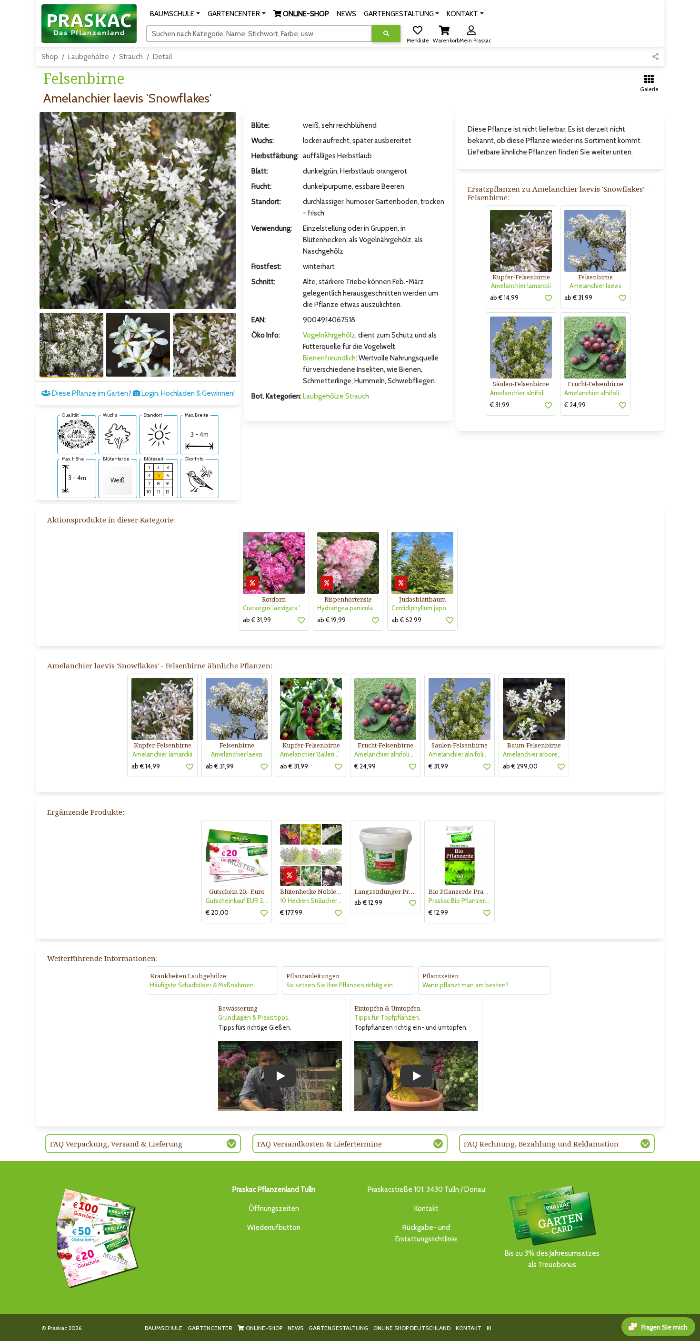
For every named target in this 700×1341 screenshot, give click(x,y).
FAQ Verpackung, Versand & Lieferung (116, 1143)
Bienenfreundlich (329, 358)
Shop (49, 56)
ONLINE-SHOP (263, 1327)
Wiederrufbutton (273, 1227)
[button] (175, 13)
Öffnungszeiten (274, 1208)
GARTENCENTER (210, 1327)
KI (489, 1327)
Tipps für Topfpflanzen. (387, 1017)
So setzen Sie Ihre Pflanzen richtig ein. (340, 985)
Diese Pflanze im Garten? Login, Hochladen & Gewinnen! (142, 393)
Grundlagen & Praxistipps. (254, 1017)
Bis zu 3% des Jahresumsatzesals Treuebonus (552, 1259)
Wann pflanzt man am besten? (465, 985)
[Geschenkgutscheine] (94, 1236)
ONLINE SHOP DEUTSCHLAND (411, 1327)
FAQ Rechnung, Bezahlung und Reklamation (541, 1143)
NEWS (295, 1327)
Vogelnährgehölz (329, 335)
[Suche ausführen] (386, 33)
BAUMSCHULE (163, 1327)
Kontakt (426, 1208)
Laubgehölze (88, 56)
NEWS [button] (346, 14)
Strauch (131, 56)
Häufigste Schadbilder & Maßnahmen (202, 985)
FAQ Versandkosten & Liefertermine (319, 1143)
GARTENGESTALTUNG (338, 1327)
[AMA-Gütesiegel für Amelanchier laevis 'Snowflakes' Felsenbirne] (77, 433)
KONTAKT (468, 1327)
